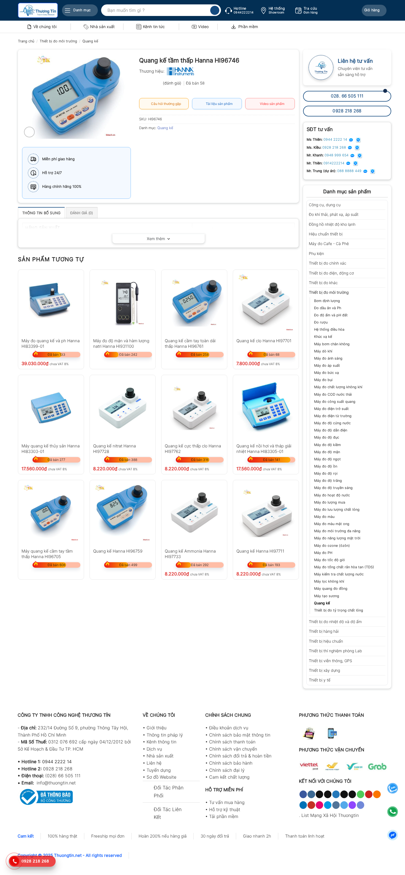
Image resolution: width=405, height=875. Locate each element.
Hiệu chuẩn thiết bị (325, 234)
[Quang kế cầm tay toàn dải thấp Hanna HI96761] (194, 302)
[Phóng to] (29, 132)
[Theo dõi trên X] (327, 794)
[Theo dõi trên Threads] (344, 794)
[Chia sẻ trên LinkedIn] (183, 140)
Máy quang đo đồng (330, 588)
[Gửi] (214, 10)
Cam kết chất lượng (229, 777)
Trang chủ (26, 41)
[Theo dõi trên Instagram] (311, 794)
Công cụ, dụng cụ (325, 204)
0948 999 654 (337, 155)
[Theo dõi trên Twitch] (352, 805)
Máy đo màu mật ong (331, 524)
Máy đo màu (324, 517)
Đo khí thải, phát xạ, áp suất (333, 214)
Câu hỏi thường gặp (165, 104)
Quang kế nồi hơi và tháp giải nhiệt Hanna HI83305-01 (263, 448)
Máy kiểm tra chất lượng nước (339, 574)
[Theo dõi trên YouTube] (311, 805)
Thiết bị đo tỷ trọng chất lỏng (338, 610)
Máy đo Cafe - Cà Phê (329, 243)
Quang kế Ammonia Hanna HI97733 (190, 553)
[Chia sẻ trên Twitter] (154, 140)
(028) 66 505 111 (62, 775)
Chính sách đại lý (227, 770)
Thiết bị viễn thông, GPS (330, 660)
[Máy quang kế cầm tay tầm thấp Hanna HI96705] (50, 512)
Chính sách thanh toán (232, 741)
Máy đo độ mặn (327, 452)
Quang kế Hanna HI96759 (117, 551)
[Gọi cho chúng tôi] (360, 794)
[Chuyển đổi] (383, 205)
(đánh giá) (172, 83)
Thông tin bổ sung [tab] (41, 213)
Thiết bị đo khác (323, 282)
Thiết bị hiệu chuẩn (326, 641)
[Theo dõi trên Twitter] (336, 794)
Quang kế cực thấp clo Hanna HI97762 (193, 448)
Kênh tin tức (154, 26)
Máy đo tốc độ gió (329, 560)
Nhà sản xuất (102, 26)
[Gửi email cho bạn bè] (164, 140)
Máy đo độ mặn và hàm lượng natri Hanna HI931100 (121, 343)
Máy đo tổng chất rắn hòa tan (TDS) (344, 567)
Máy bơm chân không (332, 344)
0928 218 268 (334, 147)
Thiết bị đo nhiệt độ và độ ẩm (335, 621)
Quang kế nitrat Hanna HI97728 (114, 448)
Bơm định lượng (327, 301)
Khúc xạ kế (323, 337)
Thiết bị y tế (319, 680)
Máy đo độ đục (326, 437)
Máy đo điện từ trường (333, 416)
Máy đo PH (323, 553)
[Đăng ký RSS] (376, 794)
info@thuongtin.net (56, 783)
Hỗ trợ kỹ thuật (224, 809)
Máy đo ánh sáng (328, 358)
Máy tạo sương (326, 596)
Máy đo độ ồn (325, 466)
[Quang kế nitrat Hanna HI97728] (122, 407)
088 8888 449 (350, 171)
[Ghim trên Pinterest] (174, 140)
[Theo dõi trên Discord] (360, 805)
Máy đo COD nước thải (333, 394)
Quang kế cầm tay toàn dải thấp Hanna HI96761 (190, 343)
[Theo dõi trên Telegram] (344, 805)
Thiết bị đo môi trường (58, 41)
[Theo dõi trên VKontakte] (336, 805)
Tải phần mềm (223, 816)
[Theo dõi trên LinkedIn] (303, 805)
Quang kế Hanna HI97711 (260, 551)
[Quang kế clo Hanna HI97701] (265, 302)
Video (203, 26)
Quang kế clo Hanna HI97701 (263, 340)
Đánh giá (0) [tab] (81, 213)
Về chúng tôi (44, 26)
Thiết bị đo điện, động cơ (331, 273)
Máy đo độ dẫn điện (330, 430)
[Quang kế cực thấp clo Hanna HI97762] (194, 407)
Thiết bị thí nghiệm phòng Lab (335, 650)
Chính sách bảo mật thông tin (239, 735)
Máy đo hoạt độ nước (332, 495)
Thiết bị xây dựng (324, 670)
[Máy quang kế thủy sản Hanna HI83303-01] (50, 407)
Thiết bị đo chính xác (327, 263)
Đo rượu (321, 322)
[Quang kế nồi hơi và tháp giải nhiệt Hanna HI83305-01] (265, 407)
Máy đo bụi (323, 380)
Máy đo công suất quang (334, 402)
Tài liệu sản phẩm (218, 104)
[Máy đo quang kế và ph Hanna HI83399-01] (50, 302)
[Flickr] (319, 805)
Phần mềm (248, 26)
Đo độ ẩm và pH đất (331, 315)
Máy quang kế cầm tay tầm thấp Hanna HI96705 (47, 553)
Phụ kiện (316, 253)
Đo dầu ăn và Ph (327, 308)
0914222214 (334, 163)
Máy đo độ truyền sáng (333, 488)
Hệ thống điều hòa (329, 329)
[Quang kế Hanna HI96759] (122, 512)
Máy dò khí (323, 351)
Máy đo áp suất (327, 365)
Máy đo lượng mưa (329, 502)
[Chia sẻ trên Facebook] (144, 140)
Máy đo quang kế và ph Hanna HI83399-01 (50, 343)
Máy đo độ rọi (325, 473)
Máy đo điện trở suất (331, 409)
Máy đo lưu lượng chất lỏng (337, 509)
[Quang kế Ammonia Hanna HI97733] (194, 512)
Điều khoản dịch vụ (228, 727)
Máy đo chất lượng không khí (338, 387)
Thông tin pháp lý (165, 735)
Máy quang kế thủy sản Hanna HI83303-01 (50, 448)
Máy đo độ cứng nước (332, 423)
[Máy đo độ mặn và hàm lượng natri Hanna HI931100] (122, 302)
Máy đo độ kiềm (327, 445)
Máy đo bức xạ (326, 373)
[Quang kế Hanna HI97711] (265, 512)
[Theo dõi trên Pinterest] (368, 794)
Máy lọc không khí (329, 581)
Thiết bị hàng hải (324, 631)
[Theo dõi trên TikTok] (319, 794)
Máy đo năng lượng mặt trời (337, 538)
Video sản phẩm (271, 104)
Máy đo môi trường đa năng (337, 531)
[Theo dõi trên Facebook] (303, 794)
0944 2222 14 (335, 139)
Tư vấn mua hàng (227, 802)
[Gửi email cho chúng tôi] (352, 794)
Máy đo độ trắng (328, 481)
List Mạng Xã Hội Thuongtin (330, 815)
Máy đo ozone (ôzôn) (332, 546)
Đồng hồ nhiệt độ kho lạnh (332, 224)
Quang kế (90, 41)
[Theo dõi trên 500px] (327, 805)
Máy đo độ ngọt (327, 459)
